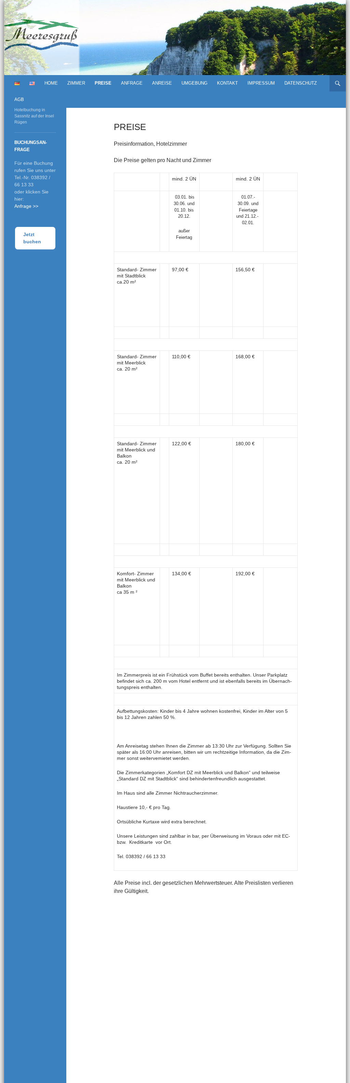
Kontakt (227, 83)
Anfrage (132, 83)
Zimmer (76, 83)
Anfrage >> (26, 206)
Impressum (261, 83)
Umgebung (194, 83)
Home (51, 83)
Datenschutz (300, 83)
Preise (103, 83)
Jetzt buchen (32, 238)
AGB (19, 99)
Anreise (162, 83)
